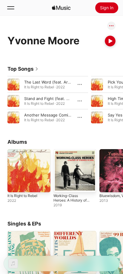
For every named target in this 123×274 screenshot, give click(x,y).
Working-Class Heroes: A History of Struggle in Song (70, 200)
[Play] (110, 41)
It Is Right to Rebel (22, 195)
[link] (23, 69)
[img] (61, 7)
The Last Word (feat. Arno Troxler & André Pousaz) (71, 82)
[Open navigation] (10, 7)
